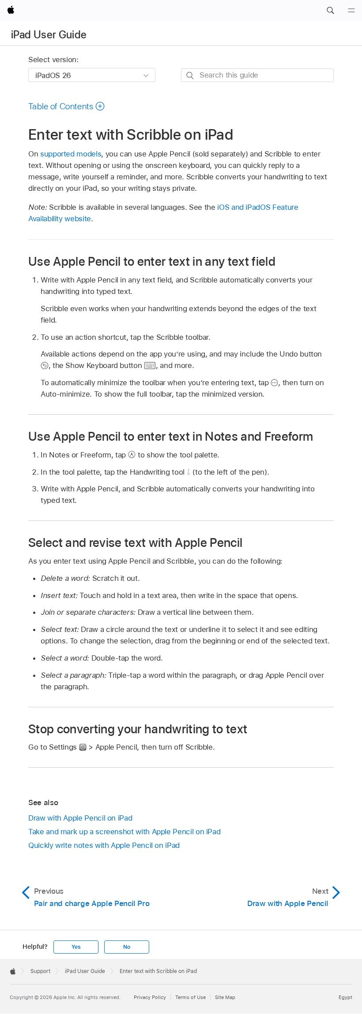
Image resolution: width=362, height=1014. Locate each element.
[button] (330, 10)
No (126, 947)
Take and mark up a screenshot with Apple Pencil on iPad (124, 831)
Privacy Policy (150, 997)
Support (40, 971)
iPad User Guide (49, 34)
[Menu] (351, 10)
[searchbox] (257, 75)
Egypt (345, 997)
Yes (76, 947)
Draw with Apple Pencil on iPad (80, 817)
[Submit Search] (190, 75)
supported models (70, 153)
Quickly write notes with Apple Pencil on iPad (104, 845)
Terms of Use (190, 997)
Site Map (225, 997)
